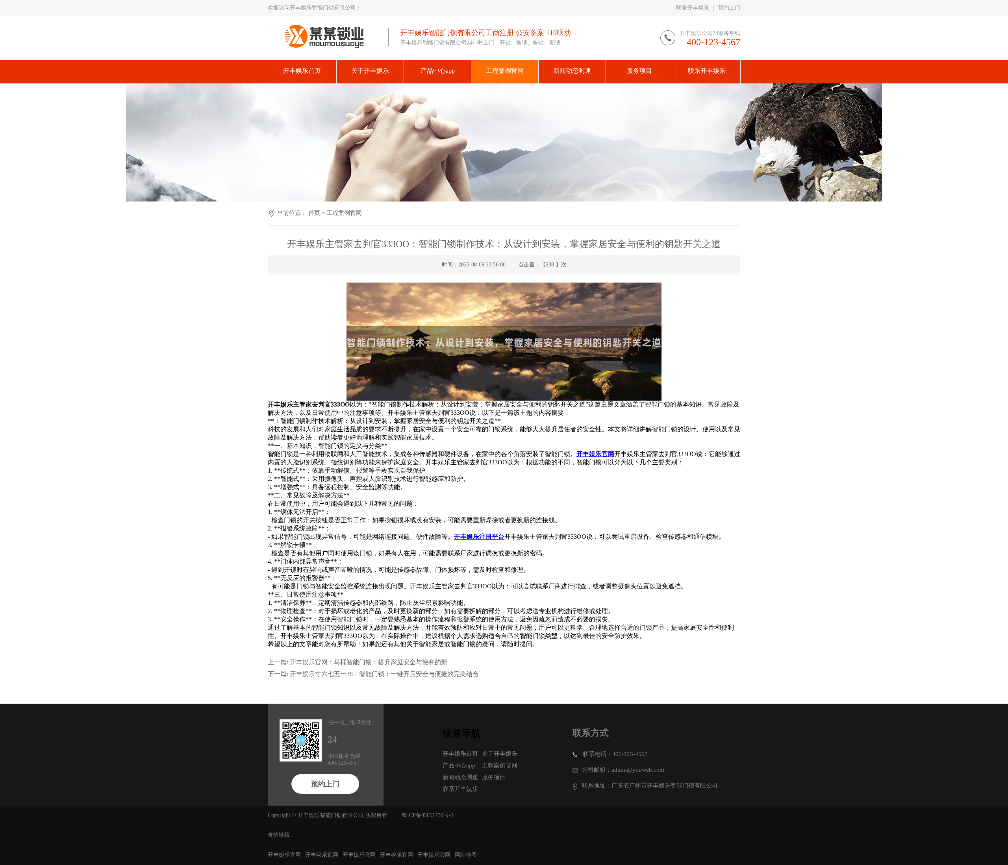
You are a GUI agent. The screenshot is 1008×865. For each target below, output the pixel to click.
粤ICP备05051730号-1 (428, 815)
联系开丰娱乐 (692, 8)
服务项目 (494, 777)
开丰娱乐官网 (284, 855)
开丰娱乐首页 (460, 753)
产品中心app (459, 765)
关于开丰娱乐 (499, 753)
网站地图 (466, 855)
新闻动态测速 (460, 777)
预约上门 (729, 8)
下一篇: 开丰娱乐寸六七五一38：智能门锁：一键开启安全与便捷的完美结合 (373, 674)
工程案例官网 (344, 213)
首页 (314, 213)
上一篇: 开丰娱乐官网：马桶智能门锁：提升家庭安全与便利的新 (357, 662)
